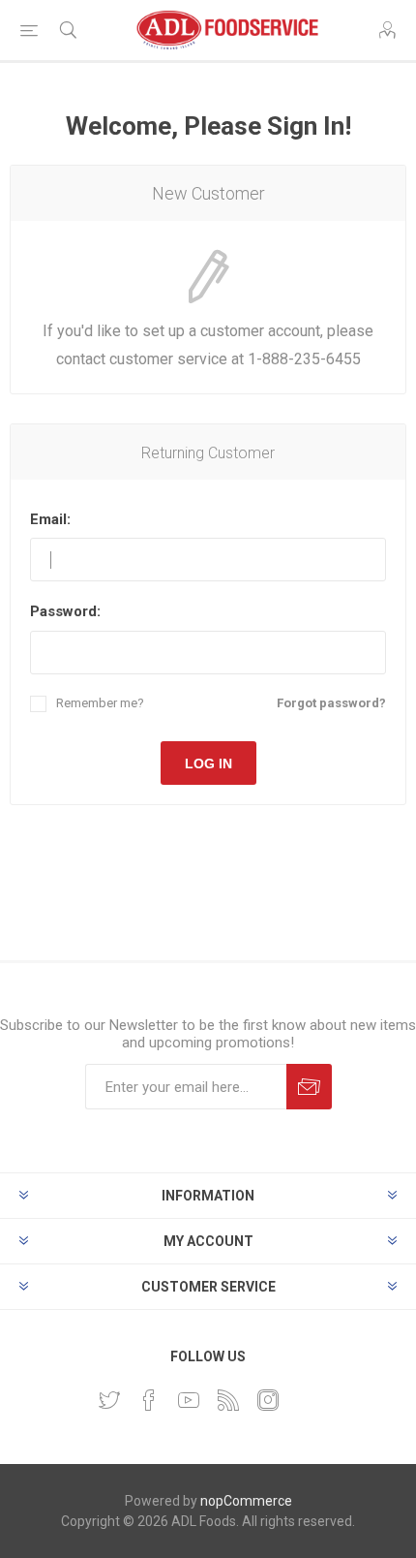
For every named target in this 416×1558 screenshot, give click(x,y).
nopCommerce (246, 1501)
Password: (65, 611)
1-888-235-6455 (304, 359)
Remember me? (100, 703)
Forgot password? (331, 703)
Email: (50, 519)
